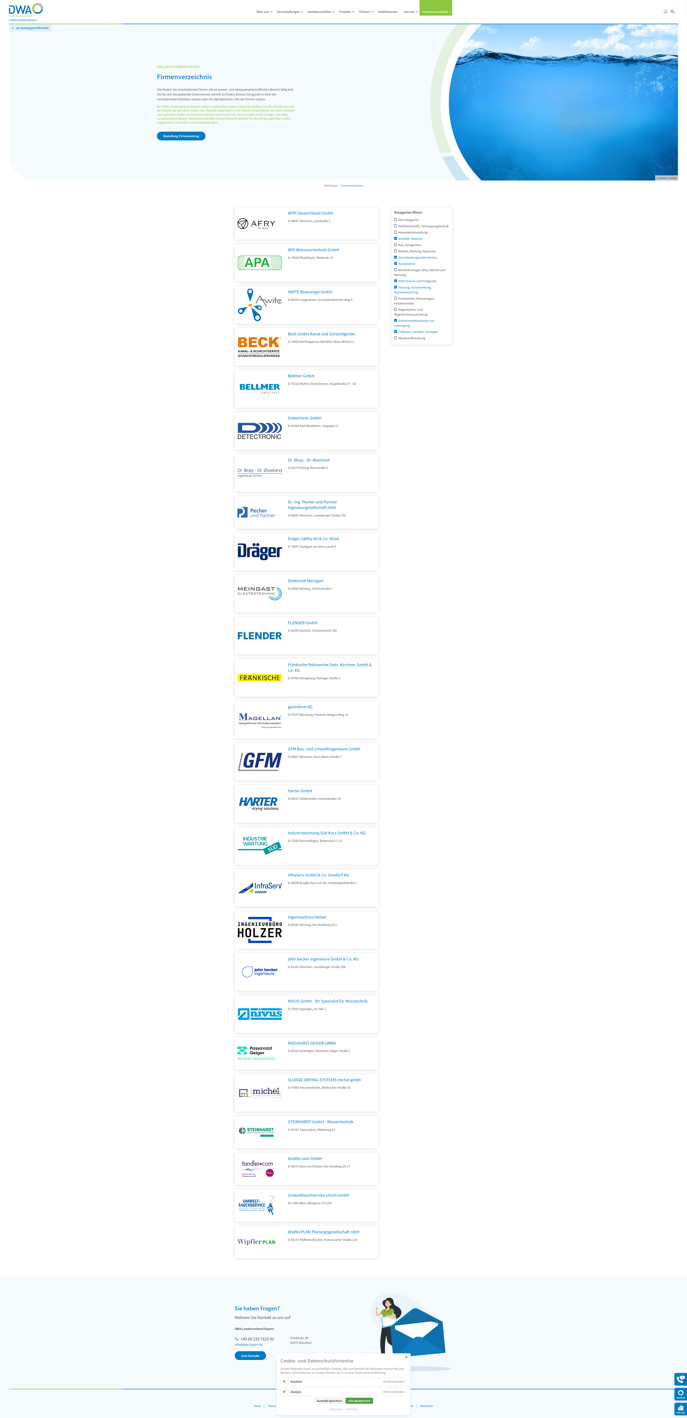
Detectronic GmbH (304, 417)
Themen (364, 11)
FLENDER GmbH (302, 622)
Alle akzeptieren (359, 1401)
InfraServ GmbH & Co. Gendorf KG (318, 875)
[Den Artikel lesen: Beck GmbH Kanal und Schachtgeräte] (260, 364)
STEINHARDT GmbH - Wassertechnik (320, 1121)
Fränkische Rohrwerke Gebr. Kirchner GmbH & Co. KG (330, 667)
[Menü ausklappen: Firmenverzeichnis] (450, 12)
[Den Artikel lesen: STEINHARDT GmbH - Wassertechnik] (256, 1132)
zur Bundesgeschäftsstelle (32, 28)
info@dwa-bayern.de (249, 1344)
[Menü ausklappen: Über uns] (271, 12)
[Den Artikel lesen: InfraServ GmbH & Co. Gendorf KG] (260, 905)
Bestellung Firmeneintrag (181, 136)
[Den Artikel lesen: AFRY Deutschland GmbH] (256, 223)
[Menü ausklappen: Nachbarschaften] (333, 12)
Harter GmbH (300, 790)
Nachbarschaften (319, 11)
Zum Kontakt (250, 1356)
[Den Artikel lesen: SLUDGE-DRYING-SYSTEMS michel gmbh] (260, 1110)
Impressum (352, 1409)
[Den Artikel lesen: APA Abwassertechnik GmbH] (260, 280)
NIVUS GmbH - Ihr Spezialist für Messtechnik (328, 1001)
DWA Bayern (331, 185)
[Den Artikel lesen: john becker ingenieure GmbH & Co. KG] (260, 989)
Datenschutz (336, 1409)
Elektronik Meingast (305, 580)
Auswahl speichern (329, 1401)
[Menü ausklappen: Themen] (372, 12)
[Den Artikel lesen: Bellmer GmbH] (260, 406)
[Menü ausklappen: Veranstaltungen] (302, 12)
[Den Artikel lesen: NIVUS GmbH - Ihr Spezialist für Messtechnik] (260, 1032)
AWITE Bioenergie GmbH (310, 291)
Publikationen (388, 11)
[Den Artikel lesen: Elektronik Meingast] (260, 611)
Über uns (262, 11)
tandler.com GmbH (305, 1158)
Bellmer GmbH (301, 375)
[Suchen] (672, 12)
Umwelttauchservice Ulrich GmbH (318, 1195)
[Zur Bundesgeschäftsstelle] (665, 12)
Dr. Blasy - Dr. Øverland (308, 460)
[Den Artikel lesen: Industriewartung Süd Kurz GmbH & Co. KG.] (260, 863)
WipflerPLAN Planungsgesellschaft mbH (323, 1231)
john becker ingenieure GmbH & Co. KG (323, 959)
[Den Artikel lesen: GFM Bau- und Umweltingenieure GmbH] (260, 779)
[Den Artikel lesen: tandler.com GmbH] (256, 1169)
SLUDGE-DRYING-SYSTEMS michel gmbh (324, 1079)
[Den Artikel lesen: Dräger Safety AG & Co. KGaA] (260, 569)
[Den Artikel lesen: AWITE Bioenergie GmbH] (260, 322)
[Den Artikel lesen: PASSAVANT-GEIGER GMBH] (256, 1053)
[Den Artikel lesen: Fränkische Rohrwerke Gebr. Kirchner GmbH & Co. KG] (260, 695)
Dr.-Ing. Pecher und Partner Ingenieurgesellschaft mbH (312, 504)
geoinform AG (300, 706)
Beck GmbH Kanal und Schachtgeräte (321, 334)
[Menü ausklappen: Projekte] (353, 12)
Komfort (296, 1381)
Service (409, 11)
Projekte (345, 11)
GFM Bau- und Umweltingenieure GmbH (324, 748)
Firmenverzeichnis (435, 11)
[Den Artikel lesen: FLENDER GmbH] (260, 653)
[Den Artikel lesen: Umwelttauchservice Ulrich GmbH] (256, 1205)
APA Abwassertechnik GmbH (313, 249)
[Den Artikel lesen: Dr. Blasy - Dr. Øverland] (260, 490)
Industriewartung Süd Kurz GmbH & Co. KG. (327, 832)
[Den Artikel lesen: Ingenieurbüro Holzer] (260, 947)
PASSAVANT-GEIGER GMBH (312, 1043)
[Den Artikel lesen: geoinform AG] (260, 737)
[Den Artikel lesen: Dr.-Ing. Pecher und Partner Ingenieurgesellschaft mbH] (256, 512)
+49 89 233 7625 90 (257, 1339)
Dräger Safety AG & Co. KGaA (313, 538)
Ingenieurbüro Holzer (307, 917)
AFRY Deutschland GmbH (310, 213)
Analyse (296, 1392)
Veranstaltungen (288, 11)
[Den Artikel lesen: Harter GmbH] (260, 821)
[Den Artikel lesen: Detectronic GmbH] (260, 448)
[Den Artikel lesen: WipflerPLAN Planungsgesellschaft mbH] (256, 1242)
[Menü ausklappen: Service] (417, 12)
